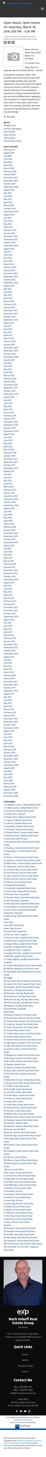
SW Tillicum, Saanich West (15, 1157)
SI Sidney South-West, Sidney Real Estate (22, 1083)
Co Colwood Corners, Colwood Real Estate (22, 805)
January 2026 (9, 174)
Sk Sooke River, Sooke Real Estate (19, 1105)
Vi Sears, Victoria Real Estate (16, 1222)
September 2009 (11, 765)
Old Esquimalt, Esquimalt (15, 1009)
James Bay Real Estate (14, 925)
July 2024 (8, 218)
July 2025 (7, 193)
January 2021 (9, 344)
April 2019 (8, 409)
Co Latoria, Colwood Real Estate (18, 823)
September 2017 (11, 468)
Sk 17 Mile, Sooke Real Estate (17, 1086)
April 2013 (8, 632)
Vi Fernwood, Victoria (13, 1191)
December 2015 (11, 533)
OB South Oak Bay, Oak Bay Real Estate (21, 1002)
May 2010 (8, 740)
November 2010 (11, 722)
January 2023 (9, 270)
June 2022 (8, 292)
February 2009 (10, 787)
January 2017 (9, 493)
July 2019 (7, 400)
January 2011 (9, 715)
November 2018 (11, 425)
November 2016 (11, 499)
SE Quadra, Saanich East (15, 1064)
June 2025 (8, 196)
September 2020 (11, 357)
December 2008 (11, 793)
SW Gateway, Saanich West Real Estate (21, 1120)
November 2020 (11, 351)
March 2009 (9, 783)
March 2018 (9, 450)
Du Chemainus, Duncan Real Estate (19, 866)
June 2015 (8, 552)
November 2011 (11, 685)
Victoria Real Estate (12, 141)
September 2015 (11, 542)
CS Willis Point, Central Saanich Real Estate (23, 863)
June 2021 (8, 329)
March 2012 (9, 672)
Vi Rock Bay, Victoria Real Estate (18, 1216)
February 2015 (10, 564)
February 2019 (10, 416)
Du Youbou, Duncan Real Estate (18, 882)
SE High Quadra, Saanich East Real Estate (22, 1043)
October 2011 (9, 688)
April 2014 (8, 595)
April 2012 (8, 669)
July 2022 (7, 289)
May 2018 (8, 443)
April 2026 (8, 165)
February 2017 (10, 490)
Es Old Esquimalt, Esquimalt (16, 900)
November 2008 (11, 796)
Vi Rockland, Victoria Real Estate (18, 1219)
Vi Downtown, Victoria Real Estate (19, 1179)
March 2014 (9, 598)
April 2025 (8, 202)
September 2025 (11, 187)
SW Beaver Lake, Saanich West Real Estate (23, 1117)
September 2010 (11, 728)
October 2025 (10, 184)
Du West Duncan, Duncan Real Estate (20, 879)
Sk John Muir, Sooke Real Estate (18, 1092)
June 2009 (8, 774)
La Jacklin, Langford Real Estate (18, 947)
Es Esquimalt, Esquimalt (14, 885)
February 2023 (10, 267)
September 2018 (11, 431)
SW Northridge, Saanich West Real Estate (22, 1135)
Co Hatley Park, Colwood (14, 814)
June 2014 (8, 589)
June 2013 (8, 626)
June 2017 (8, 477)
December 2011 (10, 681)
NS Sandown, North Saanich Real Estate (22, 987)
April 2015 (8, 558)
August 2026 (9, 153)
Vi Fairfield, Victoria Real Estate (18, 1188)
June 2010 (8, 737)
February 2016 (10, 527)
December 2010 (11, 719)
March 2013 (9, 635)
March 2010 (9, 746)
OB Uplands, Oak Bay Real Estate (18, 1006)
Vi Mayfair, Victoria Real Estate (17, 1210)
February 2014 (10, 601)
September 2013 (11, 616)
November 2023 (11, 239)
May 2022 (8, 295)
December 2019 (11, 385)
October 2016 (10, 502)
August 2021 (9, 323)
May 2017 (8, 480)
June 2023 (8, 255)
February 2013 (10, 638)
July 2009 (8, 771)
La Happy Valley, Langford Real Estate (21, 944)
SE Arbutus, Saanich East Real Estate (20, 1015)
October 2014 (10, 576)
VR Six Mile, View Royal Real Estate (19, 1234)
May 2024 (8, 224)
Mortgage (8, 978)
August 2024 (9, 215)
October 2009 (10, 762)
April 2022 (8, 298)
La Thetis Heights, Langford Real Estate (21, 959)
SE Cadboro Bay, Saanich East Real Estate (22, 1021)
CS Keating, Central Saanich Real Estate (21, 848)
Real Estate (9, 1012)
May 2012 (8, 666)
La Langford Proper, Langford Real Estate (22, 953)
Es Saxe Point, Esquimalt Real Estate (20, 910)
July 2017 (7, 474)
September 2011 (11, 691)
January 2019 (9, 419)
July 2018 (7, 437)
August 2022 (9, 286)
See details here (32, 63)
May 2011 (8, 703)
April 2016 (8, 521)
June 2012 (8, 663)
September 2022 (11, 283)
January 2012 (9, 678)
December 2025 (11, 177)
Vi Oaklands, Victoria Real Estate (18, 1213)
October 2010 (10, 725)
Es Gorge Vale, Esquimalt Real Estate (20, 891)
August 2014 (9, 583)
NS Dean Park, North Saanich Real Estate (22, 981)
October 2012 (9, 651)
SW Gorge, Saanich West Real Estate (20, 1132)
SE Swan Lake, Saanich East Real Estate (21, 1070)
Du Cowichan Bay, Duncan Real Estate (21, 870)
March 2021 (9, 338)
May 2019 (8, 406)
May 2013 (8, 629)
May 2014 (8, 592)
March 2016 (9, 524)
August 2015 (9, 545)
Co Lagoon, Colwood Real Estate (18, 820)
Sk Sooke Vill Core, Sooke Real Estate (20, 1108)
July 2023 (7, 252)
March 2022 (9, 301)
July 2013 (7, 623)
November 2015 (11, 536)
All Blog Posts (10, 125)
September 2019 (11, 394)
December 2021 (11, 310)
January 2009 (9, 790)
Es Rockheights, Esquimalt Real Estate (21, 907)
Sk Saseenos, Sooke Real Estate (18, 1098)
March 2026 (9, 168)
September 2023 (11, 246)
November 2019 (11, 388)
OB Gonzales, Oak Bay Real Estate (19, 993)
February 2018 (10, 453)
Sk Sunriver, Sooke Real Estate (17, 1111)
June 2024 (8, 221)
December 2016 (11, 496)
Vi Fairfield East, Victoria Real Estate (20, 1182)
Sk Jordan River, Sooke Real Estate (19, 1095)
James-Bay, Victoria (12, 928)
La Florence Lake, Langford (16, 934)
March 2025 (9, 205)
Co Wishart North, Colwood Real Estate (21, 832)
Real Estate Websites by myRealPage (23, 1422)
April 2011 (8, 706)
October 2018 (10, 428)
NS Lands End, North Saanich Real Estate (22, 984)
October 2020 (10, 354)
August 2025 (9, 190)
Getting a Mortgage (12, 129)
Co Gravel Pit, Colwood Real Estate (19, 811)
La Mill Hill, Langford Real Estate (18, 956)
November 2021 (11, 314)
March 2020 (9, 375)
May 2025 (8, 199)
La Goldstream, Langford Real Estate (20, 941)
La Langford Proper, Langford (17, 950)
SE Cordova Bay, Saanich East (17, 1030)
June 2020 (8, 366)
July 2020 (8, 363)
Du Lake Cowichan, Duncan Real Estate (21, 876)
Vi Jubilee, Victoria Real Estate (17, 1206)
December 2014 (11, 570)
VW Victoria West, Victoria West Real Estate (23, 1244)
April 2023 (8, 261)
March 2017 (9, 487)
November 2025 (11, 181)
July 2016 (7, 511)
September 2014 (11, 579)
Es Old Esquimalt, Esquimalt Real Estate (21, 904)
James (6, 919)
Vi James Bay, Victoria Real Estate (24, 39)
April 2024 (8, 227)
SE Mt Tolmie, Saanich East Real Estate (21, 1061)
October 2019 (10, 391)
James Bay (8, 922)
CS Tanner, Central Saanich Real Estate (21, 857)
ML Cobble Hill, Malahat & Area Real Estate (23, 965)
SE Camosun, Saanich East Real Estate (21, 1024)
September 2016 (11, 505)
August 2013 (9, 620)
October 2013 (9, 613)
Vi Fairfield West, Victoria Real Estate (20, 1185)
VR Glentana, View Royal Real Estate (20, 1228)
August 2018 (9, 434)
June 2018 (8, 440)
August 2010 (9, 731)
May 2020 (8, 369)
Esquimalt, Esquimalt (13, 913)
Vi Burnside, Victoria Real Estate (18, 1173)
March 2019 (9, 412)
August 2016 (9, 508)
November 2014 (11, 573)
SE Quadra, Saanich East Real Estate (20, 1067)
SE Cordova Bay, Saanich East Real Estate (22, 1033)
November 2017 (11, 462)
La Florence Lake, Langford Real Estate (21, 938)
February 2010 (10, 749)
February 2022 (10, 304)
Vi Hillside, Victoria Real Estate (17, 1197)
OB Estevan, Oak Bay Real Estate (18, 990)
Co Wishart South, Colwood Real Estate (21, 836)
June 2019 (8, 403)
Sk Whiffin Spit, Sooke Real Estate (19, 1114)
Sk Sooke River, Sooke (13, 1101)
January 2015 (9, 567)
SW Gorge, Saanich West (14, 1129)
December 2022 (11, 273)
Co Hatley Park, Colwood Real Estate (20, 817)
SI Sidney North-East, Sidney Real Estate (22, 1080)
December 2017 (11, 459)
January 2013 (9, 641)
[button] (17, 1411)
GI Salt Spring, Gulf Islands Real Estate (21, 916)
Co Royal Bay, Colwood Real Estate (19, 826)
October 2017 (9, 465)
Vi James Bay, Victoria (13, 1200)
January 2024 (9, 233)
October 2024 (10, 208)
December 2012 (11, 644)
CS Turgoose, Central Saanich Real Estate (22, 860)
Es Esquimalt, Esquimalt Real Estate (20, 888)
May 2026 (8, 162)
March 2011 (9, 709)
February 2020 (10, 379)
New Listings (9, 132)
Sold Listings (9, 138)
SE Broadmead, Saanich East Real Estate (22, 1018)
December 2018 (11, 422)
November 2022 (11, 276)
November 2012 (11, 647)
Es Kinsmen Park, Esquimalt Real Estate (21, 897)
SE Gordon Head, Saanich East (17, 1037)
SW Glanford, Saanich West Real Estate (21, 1126)
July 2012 (7, 660)
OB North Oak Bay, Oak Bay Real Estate (21, 999)
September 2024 (11, 211)
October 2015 (9, 539)
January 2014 (9, 604)
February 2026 (10, 171)
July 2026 (8, 156)
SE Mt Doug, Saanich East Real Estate (20, 1058)
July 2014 (7, 586)
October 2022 (10, 280)
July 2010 (7, 734)
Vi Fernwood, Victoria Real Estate (18, 1194)
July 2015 (7, 548)
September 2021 (11, 320)
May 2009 (8, 777)
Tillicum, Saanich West (14, 1169)
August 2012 (9, 657)
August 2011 (9, 694)
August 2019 (9, 397)
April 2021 (8, 335)
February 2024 (10, 230)
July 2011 (7, 697)
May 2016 (8, 518)
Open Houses (10, 135)
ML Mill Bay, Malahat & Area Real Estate (21, 969)
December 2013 (11, 607)
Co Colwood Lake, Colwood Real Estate (21, 808)
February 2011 (10, 712)
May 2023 (8, 258)
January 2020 (9, 382)
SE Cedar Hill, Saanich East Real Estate (21, 1027)
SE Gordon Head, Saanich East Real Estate (23, 1040)
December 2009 (11, 756)
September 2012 (11, 654)
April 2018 (8, 447)
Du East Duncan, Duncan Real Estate (20, 873)
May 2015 (8, 555)
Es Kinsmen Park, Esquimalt (16, 894)
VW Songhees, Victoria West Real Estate (21, 1241)
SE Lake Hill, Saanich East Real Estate (20, 1046)
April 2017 (8, 484)
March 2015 (9, 561)
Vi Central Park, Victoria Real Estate (19, 1176)
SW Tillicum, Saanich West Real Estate (21, 1160)
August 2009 (9, 768)
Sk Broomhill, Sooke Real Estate (18, 1089)
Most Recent (9, 150)
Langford (8, 962)
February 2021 (10, 341)
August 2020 (9, 360)
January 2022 (9, 307)
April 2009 (8, 780)
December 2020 (11, 348)
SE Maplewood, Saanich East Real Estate (22, 1055)
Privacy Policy (26, 1420)
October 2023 (10, 242)
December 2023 (11, 236)
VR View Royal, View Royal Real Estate (20, 1237)
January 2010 (9, 753)
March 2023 (9, 264)
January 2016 (9, 530)
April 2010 (8, 743)
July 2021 (7, 326)
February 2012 (10, 675)
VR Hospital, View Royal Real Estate (19, 1231)
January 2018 (9, 456)
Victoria (7, 1225)
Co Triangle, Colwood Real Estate (18, 829)
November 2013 (11, 610)
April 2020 (8, 372)
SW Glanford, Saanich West (16, 1123)
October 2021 (9, 317)
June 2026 (8, 159)
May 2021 (8, 332)
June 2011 (8, 700)
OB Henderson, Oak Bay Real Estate (20, 996)
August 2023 (9, 249)
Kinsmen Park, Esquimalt (15, 931)
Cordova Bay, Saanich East (15, 839)
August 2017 (9, 471)
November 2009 (11, 759)
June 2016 (8, 515)
